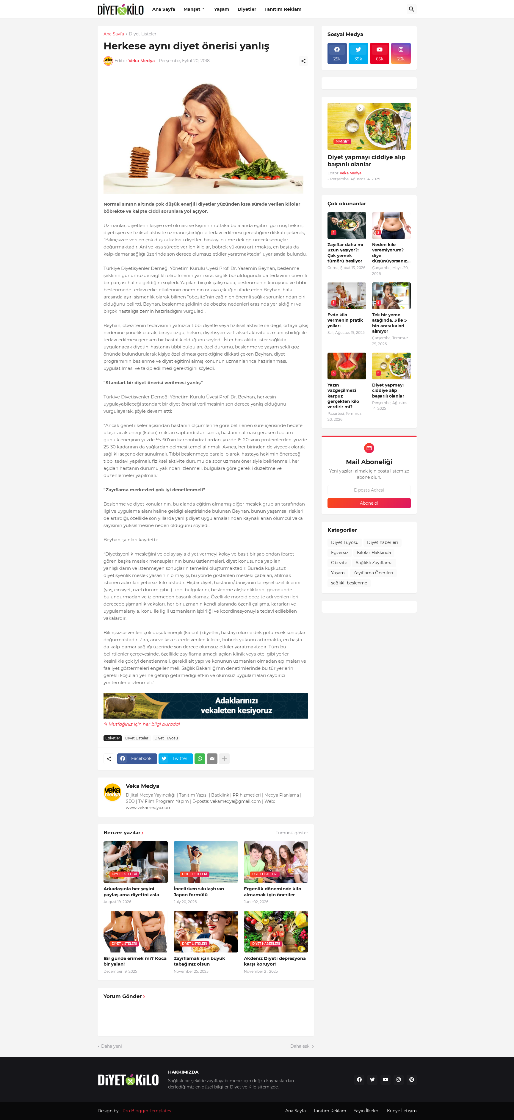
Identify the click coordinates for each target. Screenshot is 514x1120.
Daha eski (300, 1046)
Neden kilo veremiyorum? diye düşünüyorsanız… (391, 253)
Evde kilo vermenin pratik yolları (345, 320)
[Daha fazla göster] (224, 758)
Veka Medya (142, 786)
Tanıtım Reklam (283, 9)
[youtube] (385, 1080)
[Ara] (412, 9)
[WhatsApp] (200, 758)
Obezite (339, 562)
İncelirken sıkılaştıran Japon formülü (199, 891)
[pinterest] (412, 1080)
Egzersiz (339, 552)
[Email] (212, 758)
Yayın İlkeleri (367, 1110)
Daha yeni (111, 1046)
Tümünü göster (292, 833)
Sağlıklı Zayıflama (374, 562)
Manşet (192, 9)
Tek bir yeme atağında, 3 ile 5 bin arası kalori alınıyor (389, 323)
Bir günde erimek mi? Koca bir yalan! (135, 961)
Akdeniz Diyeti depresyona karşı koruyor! (275, 961)
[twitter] (372, 1080)
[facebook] (359, 1080)
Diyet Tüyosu (166, 738)
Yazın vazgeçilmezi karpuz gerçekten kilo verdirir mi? (343, 395)
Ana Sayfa (163, 9)
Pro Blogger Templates (147, 1110)
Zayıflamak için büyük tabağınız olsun (199, 961)
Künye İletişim (402, 1110)
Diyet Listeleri (143, 34)
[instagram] (399, 1080)
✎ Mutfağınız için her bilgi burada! (142, 724)
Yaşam (221, 9)
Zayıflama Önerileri (373, 572)
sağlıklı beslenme (349, 583)
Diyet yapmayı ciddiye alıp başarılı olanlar (366, 161)
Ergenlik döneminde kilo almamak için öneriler (272, 891)
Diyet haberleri (382, 542)
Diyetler (247, 9)
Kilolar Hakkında (374, 552)
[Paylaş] (303, 61)
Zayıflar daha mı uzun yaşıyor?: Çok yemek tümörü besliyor (345, 253)
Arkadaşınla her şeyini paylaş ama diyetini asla (131, 891)
